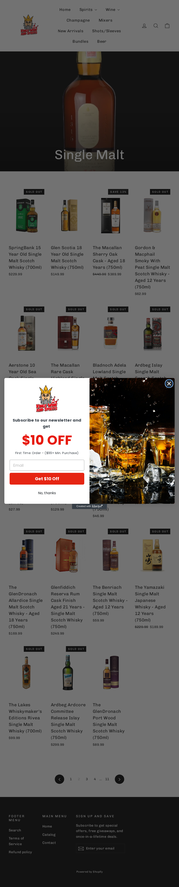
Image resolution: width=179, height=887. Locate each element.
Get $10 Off (47, 479)
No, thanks (47, 492)
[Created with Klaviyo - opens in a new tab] (89, 506)
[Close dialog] (169, 383)
